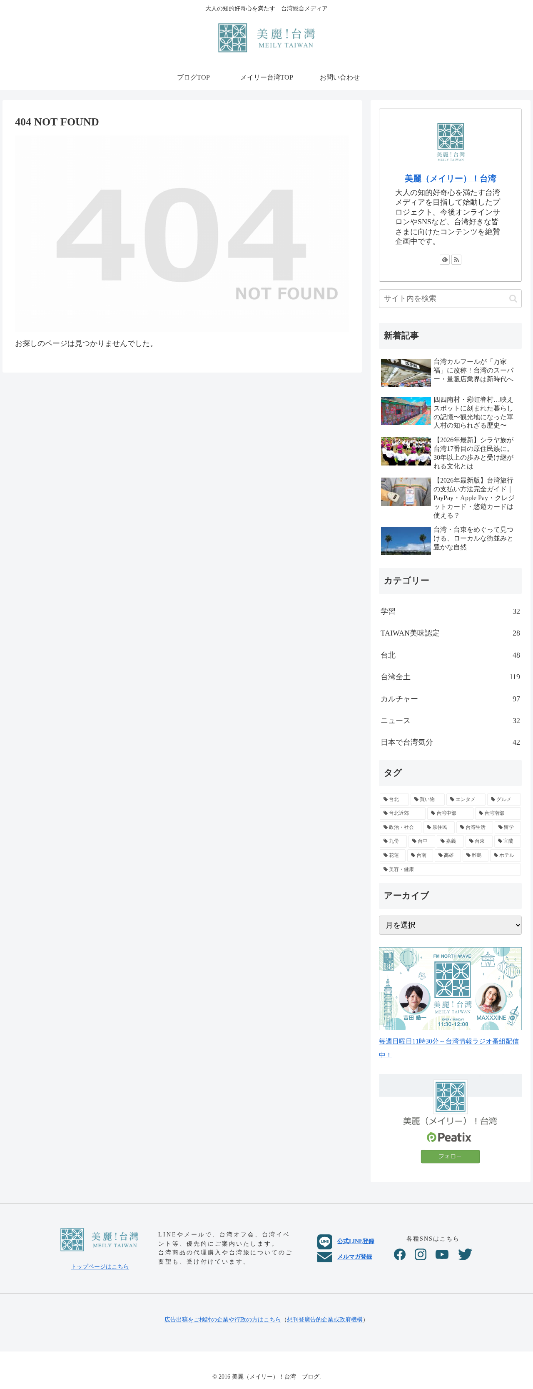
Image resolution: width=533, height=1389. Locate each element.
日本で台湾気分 (451, 742)
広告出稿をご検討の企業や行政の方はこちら (222, 1319)
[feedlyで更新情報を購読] (445, 260)
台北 (451, 655)
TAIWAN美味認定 (451, 633)
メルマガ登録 (354, 1257)
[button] (513, 298)
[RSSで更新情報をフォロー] (456, 260)
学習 (451, 611)
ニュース (451, 720)
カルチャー (451, 699)
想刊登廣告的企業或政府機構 (325, 1319)
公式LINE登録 (355, 1241)
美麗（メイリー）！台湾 (450, 178)
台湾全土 (451, 677)
